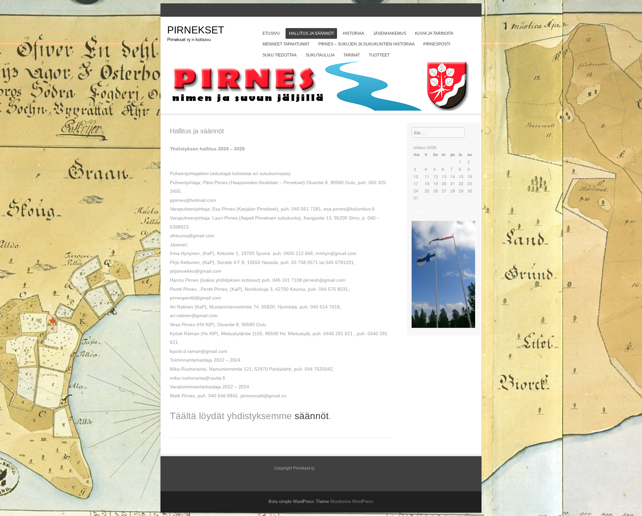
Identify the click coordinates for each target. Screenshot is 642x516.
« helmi (420, 211)
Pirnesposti (436, 44)
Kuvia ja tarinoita (434, 33)
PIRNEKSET (195, 29)
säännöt (312, 416)
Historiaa (353, 33)
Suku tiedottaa (279, 55)
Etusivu (271, 33)
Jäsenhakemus (389, 33)
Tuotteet (379, 55)
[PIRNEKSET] (320, 108)
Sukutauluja (320, 55)
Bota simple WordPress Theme (299, 501)
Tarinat (351, 55)
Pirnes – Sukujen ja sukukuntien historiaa (366, 44)
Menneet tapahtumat (285, 44)
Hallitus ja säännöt (311, 33)
